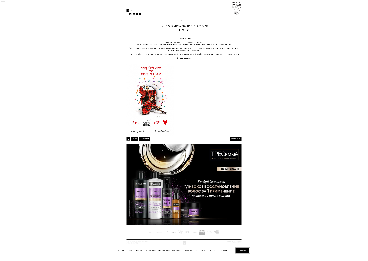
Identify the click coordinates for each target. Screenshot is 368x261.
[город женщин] (209, 232)
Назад (135, 138)
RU (128, 10)
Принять (242, 250)
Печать (128, 139)
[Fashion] (202, 232)
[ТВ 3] (180, 232)
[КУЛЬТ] (187, 232)
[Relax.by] (195, 232)
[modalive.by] (166, 232)
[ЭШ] (216, 232)
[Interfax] (159, 232)
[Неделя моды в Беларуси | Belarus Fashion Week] (236, 14)
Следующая (145, 138)
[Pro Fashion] (151, 232)
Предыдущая (235, 138)
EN (131, 10)
